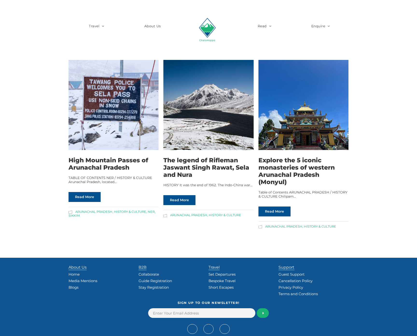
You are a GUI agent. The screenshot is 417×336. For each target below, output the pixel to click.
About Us (152, 26)
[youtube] (208, 329)
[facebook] (192, 329)
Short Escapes (221, 287)
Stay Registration (154, 287)
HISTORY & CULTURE (130, 212)
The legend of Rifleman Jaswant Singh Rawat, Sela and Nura (206, 167)
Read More (84, 197)
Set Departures (222, 274)
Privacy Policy (290, 287)
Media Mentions (83, 281)
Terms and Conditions (298, 294)
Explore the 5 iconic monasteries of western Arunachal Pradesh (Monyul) (296, 171)
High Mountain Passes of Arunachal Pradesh (108, 164)
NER (151, 212)
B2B (142, 267)
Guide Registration (155, 281)
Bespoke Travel (222, 281)
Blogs (73, 287)
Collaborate (149, 274)
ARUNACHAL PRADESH (93, 212)
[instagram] (225, 329)
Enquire (318, 26)
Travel (94, 26)
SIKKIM (74, 215)
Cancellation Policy (295, 281)
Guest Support (291, 274)
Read (262, 26)
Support (286, 267)
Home (74, 274)
